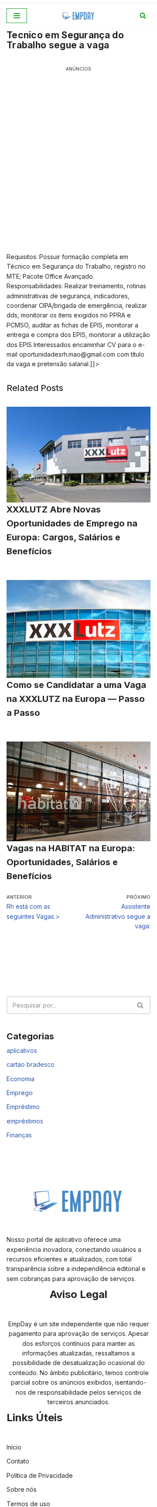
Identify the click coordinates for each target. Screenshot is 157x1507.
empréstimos (25, 1121)
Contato (18, 1461)
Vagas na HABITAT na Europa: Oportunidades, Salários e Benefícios (71, 862)
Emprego (20, 1092)
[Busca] (143, 15)
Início (14, 1447)
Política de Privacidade (40, 1475)
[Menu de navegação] (17, 15)
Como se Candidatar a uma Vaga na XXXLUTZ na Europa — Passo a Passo (76, 699)
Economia (20, 1078)
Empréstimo (23, 1106)
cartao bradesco (31, 1064)
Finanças (19, 1135)
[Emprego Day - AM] (78, 16)
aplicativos (22, 1050)
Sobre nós (22, 1489)
